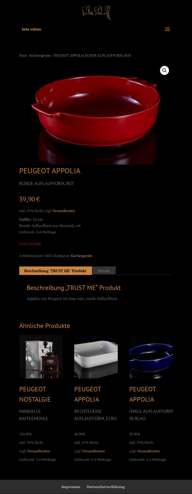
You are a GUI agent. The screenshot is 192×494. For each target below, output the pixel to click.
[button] (164, 70)
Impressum (71, 486)
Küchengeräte (40, 55)
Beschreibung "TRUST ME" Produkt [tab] (55, 270)
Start (23, 55)
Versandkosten (63, 211)
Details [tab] (104, 270)
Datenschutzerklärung (106, 486)
